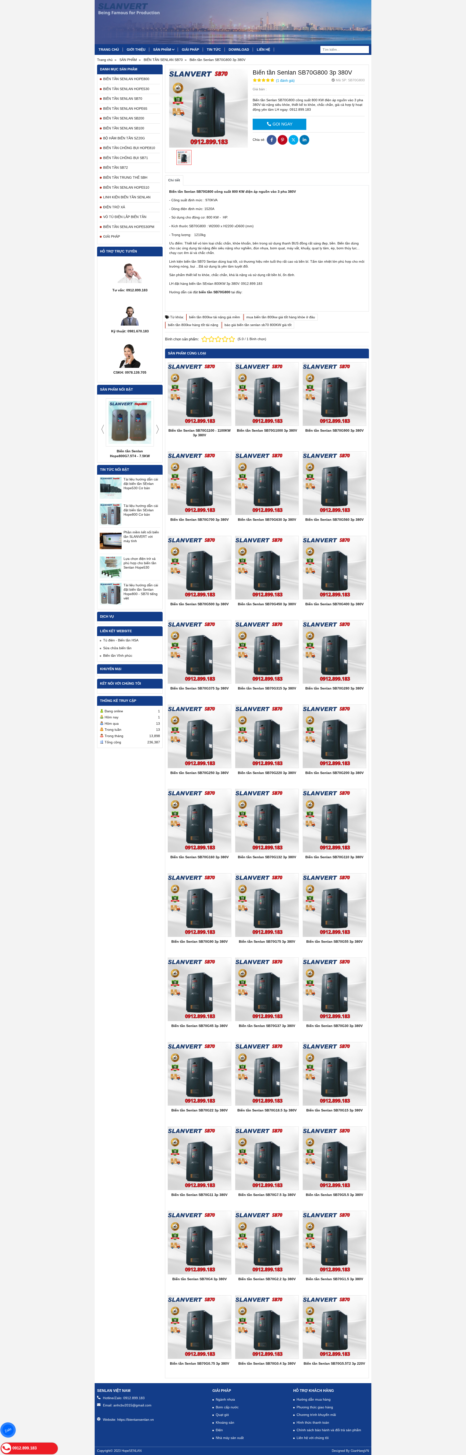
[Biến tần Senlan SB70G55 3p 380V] (334, 905)
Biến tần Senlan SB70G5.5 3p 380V (334, 1195)
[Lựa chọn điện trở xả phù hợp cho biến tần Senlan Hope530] (111, 567)
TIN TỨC (214, 49)
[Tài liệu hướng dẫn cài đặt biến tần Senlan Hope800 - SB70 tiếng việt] (111, 594)
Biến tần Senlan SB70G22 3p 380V (199, 1110)
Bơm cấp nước (227, 1407)
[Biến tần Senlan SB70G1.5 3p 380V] (334, 1242)
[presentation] (103, 429)
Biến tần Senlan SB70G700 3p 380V (199, 519)
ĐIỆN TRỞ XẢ (114, 207)
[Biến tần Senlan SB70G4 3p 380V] (199, 1242)
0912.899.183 (134, 1398)
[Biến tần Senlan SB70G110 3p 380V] (334, 820)
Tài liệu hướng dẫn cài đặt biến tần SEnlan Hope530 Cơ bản (141, 483)
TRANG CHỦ (109, 49)
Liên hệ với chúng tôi (313, 1438)
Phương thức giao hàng (315, 1407)
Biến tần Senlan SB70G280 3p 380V (334, 688)
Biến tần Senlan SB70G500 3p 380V (199, 604)
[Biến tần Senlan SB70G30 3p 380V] (334, 989)
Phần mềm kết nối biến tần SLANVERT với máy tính (141, 536)
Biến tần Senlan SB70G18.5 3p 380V (267, 1110)
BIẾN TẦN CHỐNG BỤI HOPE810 (129, 148)
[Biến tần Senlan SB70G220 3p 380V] (267, 736)
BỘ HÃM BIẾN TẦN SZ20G (124, 138)
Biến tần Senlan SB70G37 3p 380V (267, 1026)
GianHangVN (360, 1451)
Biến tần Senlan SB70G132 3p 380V (267, 857)
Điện (219, 1430)
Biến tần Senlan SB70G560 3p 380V (334, 519)
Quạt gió (222, 1415)
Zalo (8, 1430)
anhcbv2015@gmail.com (132, 1405)
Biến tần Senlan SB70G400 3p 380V (334, 604)
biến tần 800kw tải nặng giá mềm (214, 317)
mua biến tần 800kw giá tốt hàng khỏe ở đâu (280, 317)
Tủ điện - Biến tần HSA (120, 640)
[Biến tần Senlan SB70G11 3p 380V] (199, 1158)
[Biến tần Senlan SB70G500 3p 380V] (199, 567)
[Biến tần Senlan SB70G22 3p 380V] (199, 1073)
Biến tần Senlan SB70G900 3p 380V (334, 430)
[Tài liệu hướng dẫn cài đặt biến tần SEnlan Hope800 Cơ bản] (111, 514)
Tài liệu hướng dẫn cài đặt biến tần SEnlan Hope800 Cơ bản (141, 510)
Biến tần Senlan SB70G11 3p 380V (199, 1195)
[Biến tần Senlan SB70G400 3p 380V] (334, 567)
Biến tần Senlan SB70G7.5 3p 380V (267, 1195)
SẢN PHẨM (162, 49)
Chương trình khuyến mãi (316, 1415)
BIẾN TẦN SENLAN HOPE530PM (128, 227)
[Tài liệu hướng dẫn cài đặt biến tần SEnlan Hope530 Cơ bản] (111, 488)
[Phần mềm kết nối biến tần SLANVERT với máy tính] (111, 541)
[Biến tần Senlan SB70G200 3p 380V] (334, 736)
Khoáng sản (225, 1422)
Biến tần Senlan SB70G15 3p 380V (334, 1110)
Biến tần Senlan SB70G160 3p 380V (199, 857)
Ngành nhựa (225, 1399)
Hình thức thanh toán (313, 1422)
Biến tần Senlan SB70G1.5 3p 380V (334, 1279)
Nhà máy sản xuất (230, 1438)
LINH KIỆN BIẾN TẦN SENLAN (126, 197)
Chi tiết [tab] (174, 180)
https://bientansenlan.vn (135, 1419)
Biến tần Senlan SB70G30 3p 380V (334, 1026)
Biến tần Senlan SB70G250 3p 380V (199, 773)
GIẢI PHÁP (190, 49)
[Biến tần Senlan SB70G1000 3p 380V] (267, 394)
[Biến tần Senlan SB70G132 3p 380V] (267, 820)
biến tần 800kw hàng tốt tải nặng (193, 325)
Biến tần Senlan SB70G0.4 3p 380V (267, 1363)
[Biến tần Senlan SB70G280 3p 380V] (334, 651)
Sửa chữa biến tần (117, 648)
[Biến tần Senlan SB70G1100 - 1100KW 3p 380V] (199, 394)
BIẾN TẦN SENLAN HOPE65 (125, 108)
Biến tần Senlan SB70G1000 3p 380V (267, 430)
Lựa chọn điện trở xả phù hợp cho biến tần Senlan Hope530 (140, 563)
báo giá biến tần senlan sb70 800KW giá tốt (258, 325)
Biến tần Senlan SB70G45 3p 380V (199, 1026)
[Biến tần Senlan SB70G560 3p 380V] (334, 483)
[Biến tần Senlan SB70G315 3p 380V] (267, 651)
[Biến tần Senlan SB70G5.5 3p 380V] (334, 1158)
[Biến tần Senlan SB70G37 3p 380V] (267, 989)
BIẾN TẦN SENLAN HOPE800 (126, 79)
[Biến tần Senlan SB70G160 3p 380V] (199, 820)
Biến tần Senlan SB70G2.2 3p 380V (267, 1279)
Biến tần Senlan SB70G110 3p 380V (334, 857)
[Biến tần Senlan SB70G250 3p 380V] (199, 736)
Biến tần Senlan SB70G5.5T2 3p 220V (334, 1363)
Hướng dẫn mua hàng (314, 1399)
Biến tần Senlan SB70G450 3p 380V (267, 604)
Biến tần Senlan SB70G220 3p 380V (267, 773)
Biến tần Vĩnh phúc (117, 655)
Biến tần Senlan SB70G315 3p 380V (267, 688)
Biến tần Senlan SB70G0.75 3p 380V (199, 1363)
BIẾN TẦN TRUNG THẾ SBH (125, 177)
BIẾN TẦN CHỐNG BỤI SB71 (125, 158)
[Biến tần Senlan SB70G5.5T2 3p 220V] (334, 1327)
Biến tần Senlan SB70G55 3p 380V (334, 941)
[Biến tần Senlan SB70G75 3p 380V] (267, 905)
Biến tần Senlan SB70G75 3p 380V (267, 941)
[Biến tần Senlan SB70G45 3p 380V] (199, 989)
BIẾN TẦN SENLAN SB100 (123, 128)
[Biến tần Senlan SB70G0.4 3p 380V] (267, 1327)
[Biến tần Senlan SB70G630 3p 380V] (267, 483)
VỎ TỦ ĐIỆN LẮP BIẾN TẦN (124, 217)
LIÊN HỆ (263, 49)
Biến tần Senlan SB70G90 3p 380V (199, 941)
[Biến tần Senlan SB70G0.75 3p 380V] (199, 1327)
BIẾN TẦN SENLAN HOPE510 (126, 187)
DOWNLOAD (239, 49)
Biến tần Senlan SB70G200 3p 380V (334, 773)
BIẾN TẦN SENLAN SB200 (123, 118)
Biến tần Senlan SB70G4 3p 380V (199, 1279)
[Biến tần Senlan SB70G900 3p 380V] (334, 394)
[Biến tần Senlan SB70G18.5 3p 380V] (267, 1073)
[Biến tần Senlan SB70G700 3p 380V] (199, 483)
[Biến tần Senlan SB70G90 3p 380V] (199, 905)
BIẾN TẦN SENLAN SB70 (122, 99)
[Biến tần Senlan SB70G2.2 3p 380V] (267, 1242)
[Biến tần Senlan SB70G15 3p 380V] (334, 1073)
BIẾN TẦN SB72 (115, 167)
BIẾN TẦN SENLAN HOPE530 (126, 89)
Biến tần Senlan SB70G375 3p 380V (199, 688)
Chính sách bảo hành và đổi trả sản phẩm (329, 1430)
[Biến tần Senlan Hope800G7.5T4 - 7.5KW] (129, 422)
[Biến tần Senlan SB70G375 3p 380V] (199, 651)
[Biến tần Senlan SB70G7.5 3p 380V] (267, 1158)
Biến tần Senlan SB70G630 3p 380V (267, 519)
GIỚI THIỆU (136, 49)
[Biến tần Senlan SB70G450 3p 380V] (267, 567)
